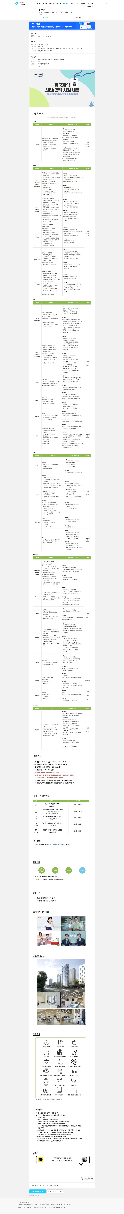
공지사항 (44, 1207)
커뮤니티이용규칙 (36, 1207)
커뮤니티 (90, 4)
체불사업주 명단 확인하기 (34, 1195)
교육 (71, 4)
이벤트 (83, 4)
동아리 (45, 4)
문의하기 (49, 1207)
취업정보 (65, 4)
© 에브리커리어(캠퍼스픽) (59, 1207)
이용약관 (20, 1207)
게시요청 (90, 6)
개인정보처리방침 (27, 1207)
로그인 (106, 3)
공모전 (59, 4)
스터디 (77, 4)
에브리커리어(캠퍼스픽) (20, 3)
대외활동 (52, 4)
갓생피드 (38, 4)
